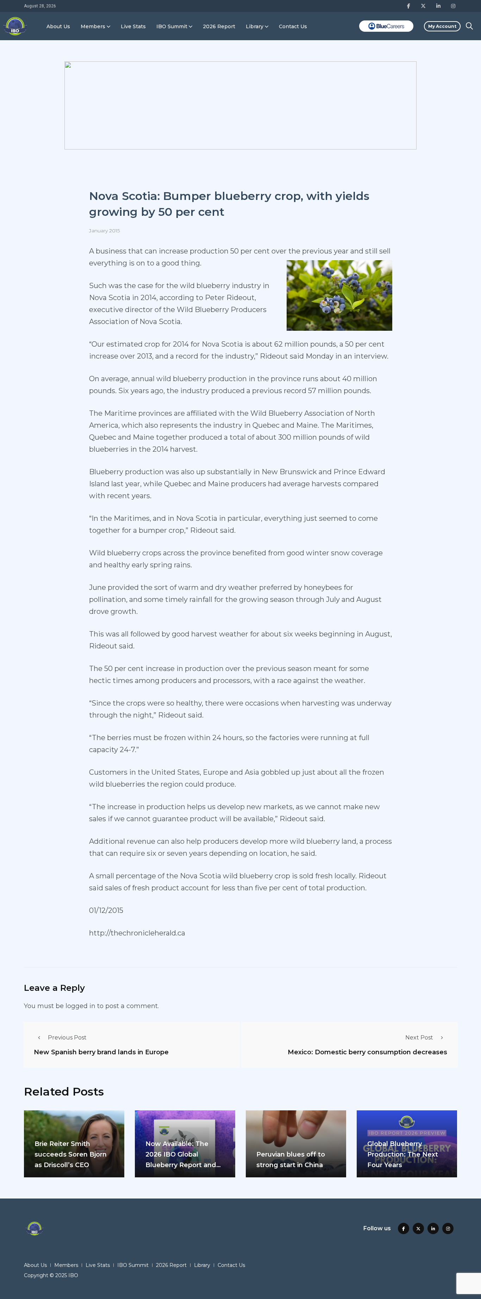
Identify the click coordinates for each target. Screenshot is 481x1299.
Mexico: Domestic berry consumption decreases (367, 1052)
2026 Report (219, 26)
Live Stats (133, 26)
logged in (80, 1006)
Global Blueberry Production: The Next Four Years (402, 1154)
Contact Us (293, 26)
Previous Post (67, 1037)
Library (254, 26)
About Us (58, 26)
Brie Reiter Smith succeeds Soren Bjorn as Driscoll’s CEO (71, 1154)
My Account (442, 26)
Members (93, 26)
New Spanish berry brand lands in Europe (101, 1052)
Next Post (419, 1037)
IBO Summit (171, 26)
